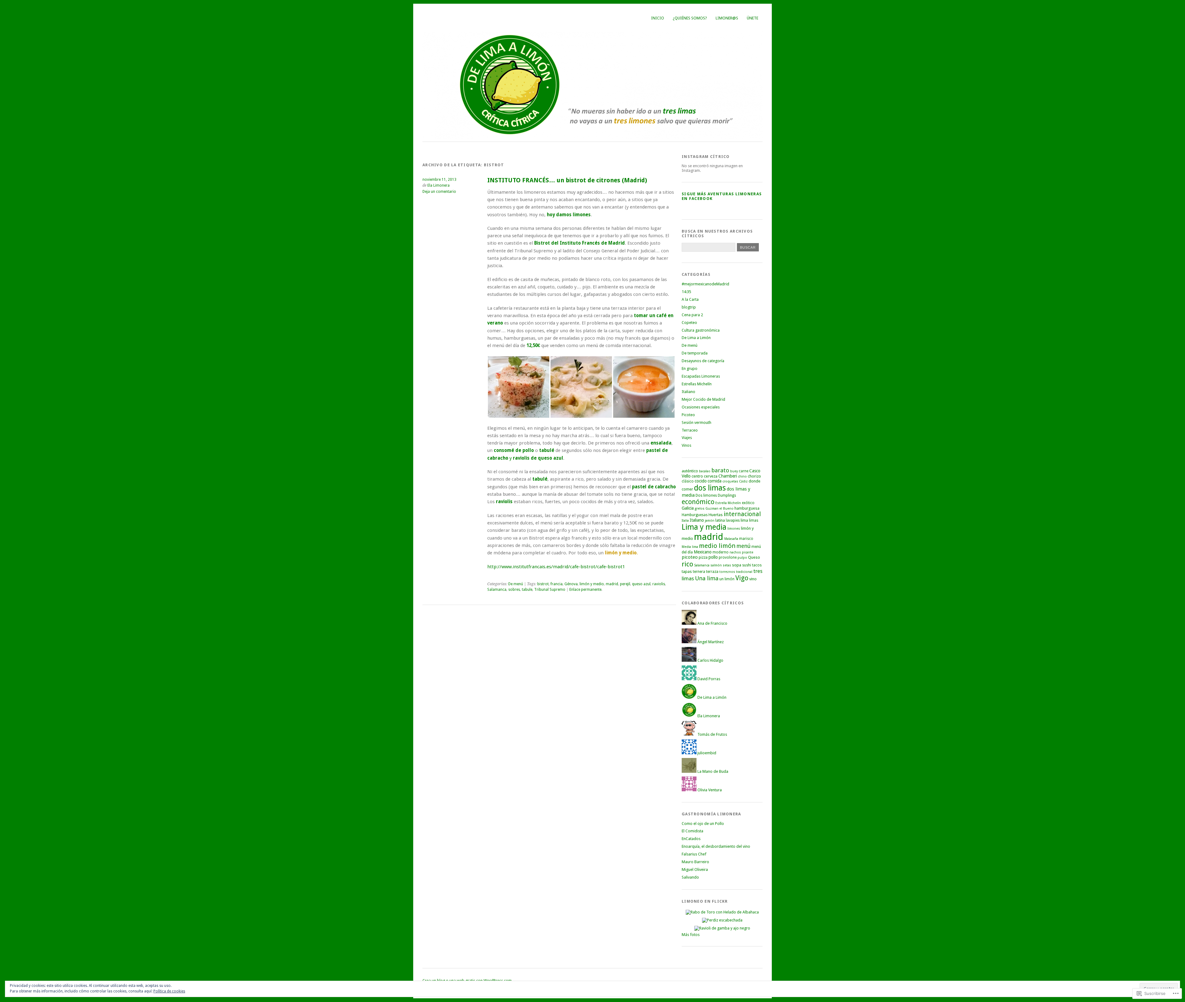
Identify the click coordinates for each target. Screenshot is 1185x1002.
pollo (713, 557)
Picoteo (688, 414)
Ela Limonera (438, 185)
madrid (612, 584)
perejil (625, 584)
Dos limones (706, 495)
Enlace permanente (585, 589)
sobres (514, 589)
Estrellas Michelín (697, 384)
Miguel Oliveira (695, 869)
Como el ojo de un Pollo (703, 823)
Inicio (657, 18)
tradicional (744, 572)
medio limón (717, 545)
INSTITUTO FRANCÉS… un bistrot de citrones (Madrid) (567, 180)
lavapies (733, 520)
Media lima (690, 547)
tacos (757, 565)
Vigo (741, 578)
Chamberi (727, 476)
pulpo (742, 558)
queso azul (641, 584)
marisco (746, 538)
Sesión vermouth (696, 422)
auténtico (690, 471)
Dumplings (727, 495)
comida (714, 480)
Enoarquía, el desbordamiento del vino (716, 846)
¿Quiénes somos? (690, 18)
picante (747, 552)
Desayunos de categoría (703, 360)
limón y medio (592, 584)
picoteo (690, 557)
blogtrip (689, 307)
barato (720, 470)
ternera (699, 571)
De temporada (695, 353)
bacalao (704, 471)
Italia (685, 521)
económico (698, 502)
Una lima (706, 578)
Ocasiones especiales (701, 407)
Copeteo (689, 322)
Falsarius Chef (694, 854)
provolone (728, 557)
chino (742, 476)
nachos (735, 552)
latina (720, 520)
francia (557, 584)
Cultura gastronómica (701, 330)
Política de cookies (169, 991)
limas (753, 520)
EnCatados (691, 838)
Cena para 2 (692, 315)
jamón (709, 521)
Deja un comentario (439, 191)
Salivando (690, 877)
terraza (712, 571)
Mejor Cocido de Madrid (703, 399)
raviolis (658, 584)
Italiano (688, 391)
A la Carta (690, 299)
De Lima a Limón (696, 337)
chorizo (754, 476)
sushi (746, 565)
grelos (700, 509)
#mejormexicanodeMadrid (705, 284)
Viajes (687, 437)
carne (743, 471)
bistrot (543, 584)
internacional (742, 514)
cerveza (710, 476)
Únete (752, 18)
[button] (518, 387)
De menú (515, 584)
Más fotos (691, 934)
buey (734, 471)
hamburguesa (746, 508)
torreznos (727, 572)
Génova (571, 584)
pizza (703, 557)
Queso (754, 557)
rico (687, 564)
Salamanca (496, 589)
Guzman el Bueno (719, 509)
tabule (527, 589)
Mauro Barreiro (695, 861)
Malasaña (731, 539)
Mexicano (703, 551)
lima (744, 520)
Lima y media (704, 527)
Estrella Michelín (728, 503)
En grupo (689, 368)
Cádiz (743, 481)
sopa (736, 565)
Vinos (686, 445)
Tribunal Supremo (549, 589)
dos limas (710, 487)
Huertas (716, 514)
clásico (688, 481)
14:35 (686, 291)
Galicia (688, 508)
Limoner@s (727, 18)
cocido (701, 480)
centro (697, 476)
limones (733, 529)
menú (743, 546)
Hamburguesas (695, 515)
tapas (687, 571)
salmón (716, 565)
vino (753, 579)
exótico (748, 503)
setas (727, 565)
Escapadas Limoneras (701, 376)
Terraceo (690, 430)
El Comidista (692, 831)
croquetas (730, 481)
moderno (721, 552)
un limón (726, 579)
